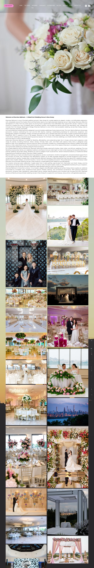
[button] (34, 5)
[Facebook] (89, 6)
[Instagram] (86, 6)
